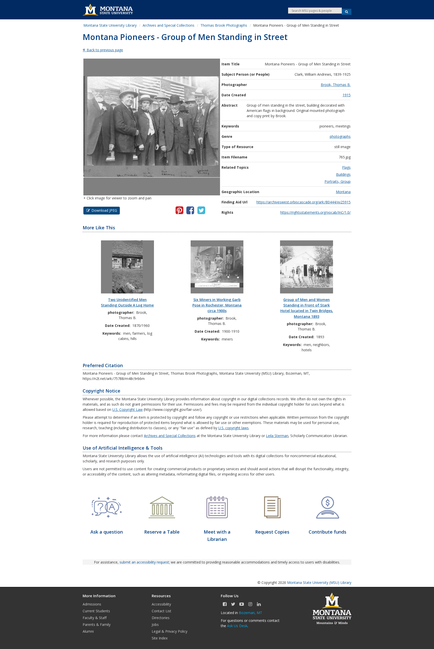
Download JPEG (104, 210)
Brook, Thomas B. (336, 84)
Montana (343, 191)
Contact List (161, 611)
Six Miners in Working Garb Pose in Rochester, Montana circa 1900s (217, 305)
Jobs (155, 624)
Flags (346, 167)
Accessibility (161, 604)
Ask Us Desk (237, 625)
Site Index (160, 638)
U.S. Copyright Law (127, 409)
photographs (340, 136)
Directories (161, 617)
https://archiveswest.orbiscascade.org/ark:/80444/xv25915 (303, 202)
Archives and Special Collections (168, 25)
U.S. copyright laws (233, 427)
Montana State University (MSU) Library (319, 582)
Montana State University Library (110, 25)
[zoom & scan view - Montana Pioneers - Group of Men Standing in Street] (151, 126)
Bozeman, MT (250, 612)
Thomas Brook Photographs (223, 25)
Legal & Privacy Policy (169, 631)
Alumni (88, 631)
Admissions (92, 604)
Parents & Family (97, 624)
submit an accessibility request (144, 562)
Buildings (343, 174)
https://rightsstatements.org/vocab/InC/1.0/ (315, 212)
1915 (347, 95)
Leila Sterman (277, 435)
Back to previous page (105, 50)
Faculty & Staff (94, 617)
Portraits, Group (337, 181)
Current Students (96, 611)
